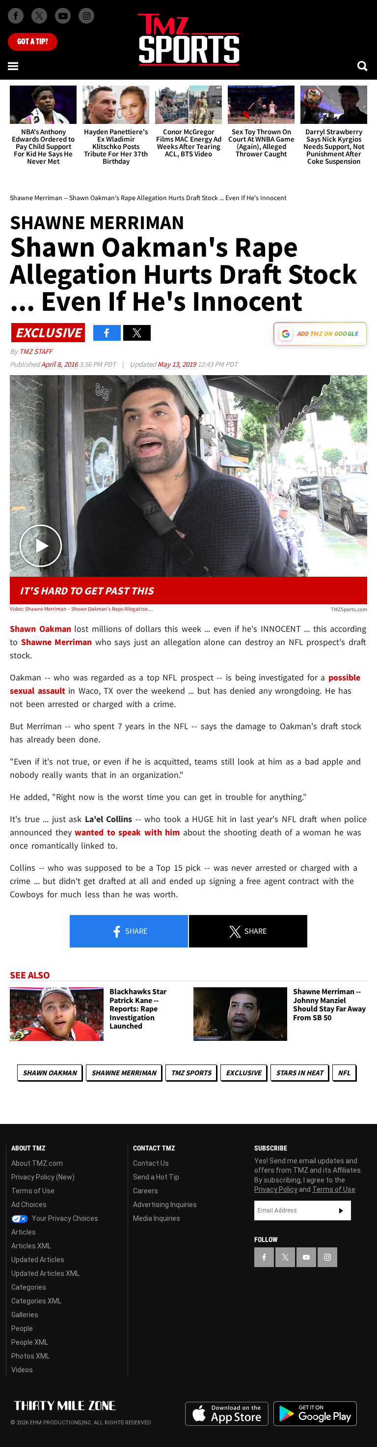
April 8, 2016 (60, 364)
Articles (23, 1232)
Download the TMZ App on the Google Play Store (315, 1413)
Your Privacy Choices (64, 1218)
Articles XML (31, 1246)
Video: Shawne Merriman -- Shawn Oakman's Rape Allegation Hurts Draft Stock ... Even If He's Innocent (81, 608)
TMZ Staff (35, 351)
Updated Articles (37, 1260)
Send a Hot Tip (156, 1177)
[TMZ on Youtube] (63, 16)
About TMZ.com (37, 1163)
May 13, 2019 (177, 364)
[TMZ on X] (39, 16)
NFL (344, 1072)
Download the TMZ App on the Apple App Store (227, 1414)
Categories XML (36, 1301)
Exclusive (243, 1072)
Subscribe (341, 1210)
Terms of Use (32, 1191)
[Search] (363, 66)
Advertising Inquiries (165, 1205)
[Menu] (13, 66)
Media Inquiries (156, 1218)
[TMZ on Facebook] (16, 16)
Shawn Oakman (50, 1072)
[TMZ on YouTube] (306, 1257)
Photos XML (30, 1356)
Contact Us (151, 1163)
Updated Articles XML (45, 1273)
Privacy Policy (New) (43, 1177)
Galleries (24, 1315)
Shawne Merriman (123, 1072)
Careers (145, 1191)
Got (32, 42)
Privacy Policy (275, 1189)
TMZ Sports (191, 1072)
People (22, 1328)
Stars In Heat (299, 1072)
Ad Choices (29, 1205)
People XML (29, 1342)
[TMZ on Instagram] (86, 16)
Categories (28, 1287)
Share (135, 931)
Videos (22, 1370)
